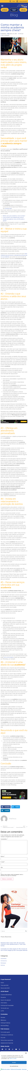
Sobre (2, 982)
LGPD (2, 1011)
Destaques (3, 963)
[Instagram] (5, 1049)
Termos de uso (5, 1008)
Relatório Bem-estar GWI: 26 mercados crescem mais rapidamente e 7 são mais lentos (13, 944)
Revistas (3, 1017)
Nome (3, 856)
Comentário (4, 839)
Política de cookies (5, 1069)
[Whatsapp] (12, 1049)
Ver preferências (14, 1066)
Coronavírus (4, 960)
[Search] (26, 931)
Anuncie (3, 1037)
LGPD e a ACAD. (13, 1058)
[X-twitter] (19, 1049)
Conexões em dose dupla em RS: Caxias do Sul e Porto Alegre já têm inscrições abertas (14, 949)
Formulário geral (5, 1032)
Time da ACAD (4, 985)
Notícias (3, 965)
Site (2, 867)
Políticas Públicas (5, 1023)
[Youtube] (16, 1049)
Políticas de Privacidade (15, 1069)
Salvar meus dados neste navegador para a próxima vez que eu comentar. (12, 875)
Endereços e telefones (7, 1035)
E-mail (3, 861)
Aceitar (14, 1062)
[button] (26, 1053)
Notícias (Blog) (5, 1025)
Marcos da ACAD (5, 988)
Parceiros (3, 997)
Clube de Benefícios (6, 994)
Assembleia (3, 958)
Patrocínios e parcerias (7, 1040)
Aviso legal (24, 1069)
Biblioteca (3, 1020)
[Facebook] (2, 1049)
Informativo (4, 1002)
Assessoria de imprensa (7, 1043)
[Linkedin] (9, 1049)
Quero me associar (6, 1000)
